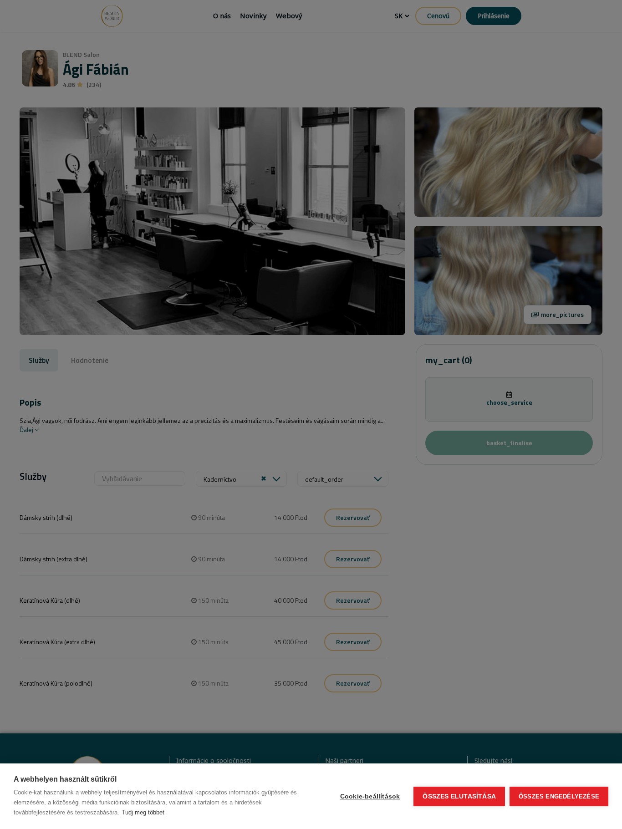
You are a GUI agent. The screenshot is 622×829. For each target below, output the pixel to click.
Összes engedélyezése (559, 796)
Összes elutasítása (459, 796)
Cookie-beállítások (370, 796)
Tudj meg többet (143, 812)
